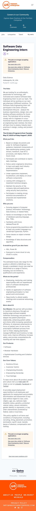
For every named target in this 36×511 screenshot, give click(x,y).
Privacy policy (13, 476)
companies (12, 34)
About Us (8, 495)
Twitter (5, 386)
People (18, 495)
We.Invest (29, 495)
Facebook (25, 384)
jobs (3, 34)
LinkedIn (18, 384)
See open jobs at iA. (14, 64)
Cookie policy (22, 476)
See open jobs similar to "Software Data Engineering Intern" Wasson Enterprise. (19, 69)
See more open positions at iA (18, 456)
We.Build (18, 497)
